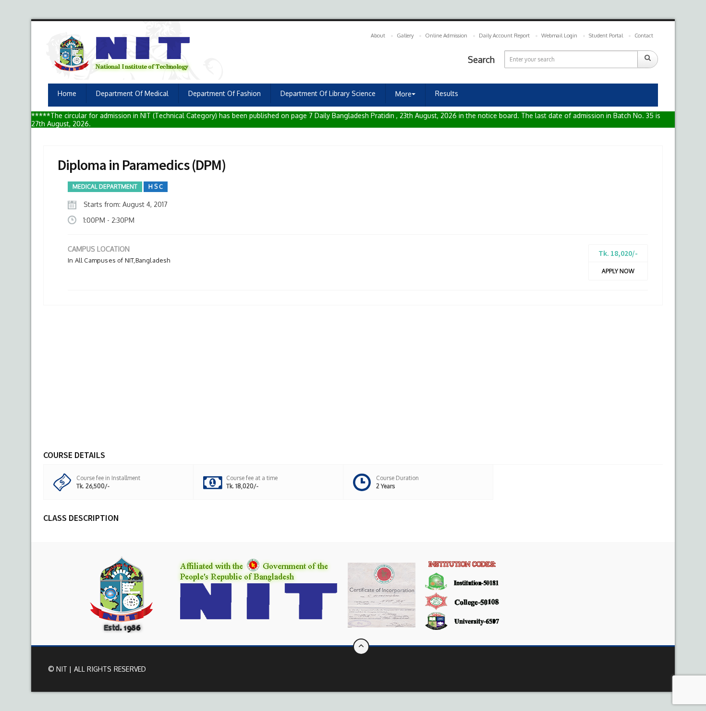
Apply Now (618, 271)
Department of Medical (132, 93)
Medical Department (105, 186)
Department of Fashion (224, 93)
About (378, 35)
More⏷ (405, 94)
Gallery (405, 35)
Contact (643, 35)
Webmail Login (559, 35)
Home (67, 93)
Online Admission (446, 35)
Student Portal (606, 35)
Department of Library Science (328, 93)
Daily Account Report (504, 35)
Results (446, 93)
